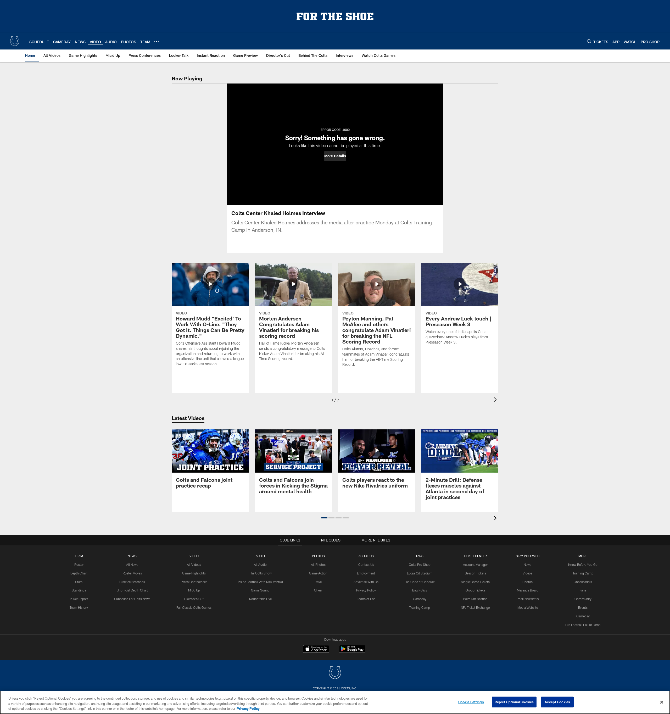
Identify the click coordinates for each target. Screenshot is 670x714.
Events (583, 607)
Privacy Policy (366, 590)
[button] (335, 156)
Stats (78, 582)
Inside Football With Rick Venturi (260, 582)
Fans (583, 590)
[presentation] (496, 400)
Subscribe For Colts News (132, 599)
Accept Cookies (557, 702)
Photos (318, 556)
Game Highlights (194, 573)
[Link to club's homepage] (14, 41)
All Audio (260, 564)
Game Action (318, 573)
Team (79, 556)
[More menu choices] (156, 41)
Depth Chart (78, 573)
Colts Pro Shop (420, 564)
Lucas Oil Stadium (420, 573)
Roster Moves (132, 573)
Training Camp (419, 607)
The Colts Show (260, 573)
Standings (79, 590)
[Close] (661, 702)
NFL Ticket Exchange (475, 607)
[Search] (589, 41)
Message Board (527, 590)
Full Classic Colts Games (193, 607)
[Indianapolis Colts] (335, 673)
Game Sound (260, 590)
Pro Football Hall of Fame (582, 625)
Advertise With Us (366, 582)
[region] (335, 702)
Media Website (527, 607)
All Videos (194, 564)
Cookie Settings (471, 702)
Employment (366, 573)
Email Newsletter (527, 599)
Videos (527, 573)
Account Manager (475, 564)
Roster (78, 564)
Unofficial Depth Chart (132, 590)
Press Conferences (194, 582)
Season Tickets (475, 573)
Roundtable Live (260, 599)
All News (132, 564)
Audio (260, 556)
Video (194, 556)
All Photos (318, 564)
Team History (79, 607)
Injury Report (79, 599)
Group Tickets (475, 590)
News (132, 556)
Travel (318, 582)
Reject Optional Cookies (514, 702)
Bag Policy (419, 590)
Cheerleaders (583, 582)
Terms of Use (366, 599)
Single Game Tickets (475, 582)
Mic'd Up (194, 590)
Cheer (318, 590)
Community (582, 599)
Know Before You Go (583, 564)
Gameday (419, 599)
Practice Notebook (132, 582)
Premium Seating (475, 599)
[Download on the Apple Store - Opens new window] (316, 649)
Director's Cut (194, 599)
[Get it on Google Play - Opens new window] (352, 651)
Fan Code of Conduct (420, 582)
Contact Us (366, 564)
